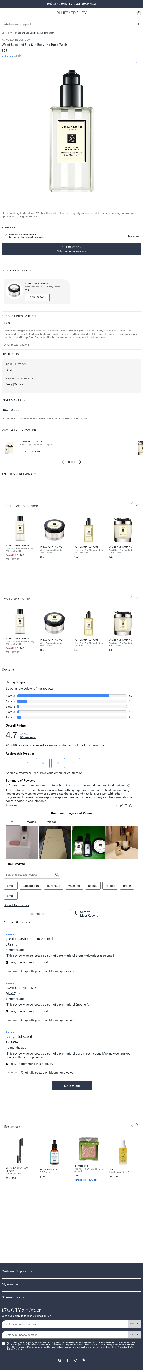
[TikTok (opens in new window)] (76, 1359)
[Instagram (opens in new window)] (60, 1359)
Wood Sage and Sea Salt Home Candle (120, 551)
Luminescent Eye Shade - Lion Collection (88, 1170)
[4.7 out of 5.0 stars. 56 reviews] (8, 56)
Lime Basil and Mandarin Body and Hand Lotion (20, 549)
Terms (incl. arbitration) (122, 1347)
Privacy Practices (113, 1345)
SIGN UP (134, 1324)
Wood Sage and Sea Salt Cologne (36, 445)
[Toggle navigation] (4, 13)
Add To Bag (32, 451)
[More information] (19, 56)
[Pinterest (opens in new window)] (84, 1359)
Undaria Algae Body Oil (119, 1172)
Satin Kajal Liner (13, 1173)
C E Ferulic (45, 1172)
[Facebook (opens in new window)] (68, 1359)
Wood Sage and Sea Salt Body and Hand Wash (32, 33)
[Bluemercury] (72, 12)
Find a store (133, 236)
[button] (139, 13)
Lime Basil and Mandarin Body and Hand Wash (88, 551)
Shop (4, 33)
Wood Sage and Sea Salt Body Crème (42, 287)
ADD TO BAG (37, 297)
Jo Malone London (16, 39)
